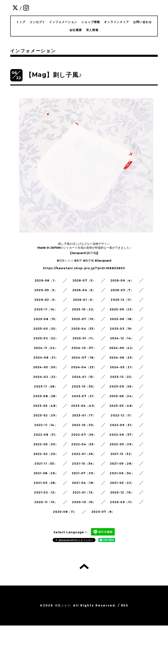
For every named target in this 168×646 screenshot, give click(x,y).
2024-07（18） (84, 357)
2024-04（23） (84, 367)
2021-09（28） (122, 463)
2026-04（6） (84, 290)
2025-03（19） (122, 328)
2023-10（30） (84, 386)
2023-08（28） (45, 396)
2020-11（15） (45, 502)
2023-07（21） (84, 396)
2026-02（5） (45, 300)
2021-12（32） (122, 454)
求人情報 (92, 30)
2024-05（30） (46, 367)
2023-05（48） (46, 406)
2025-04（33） (83, 328)
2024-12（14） (122, 338)
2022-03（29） (122, 444)
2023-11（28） (46, 386)
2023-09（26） (122, 386)
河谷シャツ (62, 605)
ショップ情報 (90, 22)
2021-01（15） (84, 492)
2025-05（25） (45, 328)
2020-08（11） (65, 512)
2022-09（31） (122, 425)
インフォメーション (63, 22)
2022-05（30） (45, 444)
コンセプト (37, 22)
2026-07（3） (84, 280)
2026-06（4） (122, 280)
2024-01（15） (84, 377)
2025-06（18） (122, 319)
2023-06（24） (122, 396)
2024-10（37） (84, 348)
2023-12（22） (122, 377)
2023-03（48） (122, 406)
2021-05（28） (46, 483)
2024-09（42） (122, 348)
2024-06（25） (122, 357)
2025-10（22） (84, 309)
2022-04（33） (83, 444)
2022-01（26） (84, 454)
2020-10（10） (84, 502)
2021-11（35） (45, 463)
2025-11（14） (45, 309)
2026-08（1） (46, 280)
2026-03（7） (122, 290)
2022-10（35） (84, 425)
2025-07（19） (84, 319)
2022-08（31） (46, 434)
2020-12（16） (122, 492)
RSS (124, 605)
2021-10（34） (84, 463)
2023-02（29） (45, 415)
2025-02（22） (45, 338)
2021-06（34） (122, 473)
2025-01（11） (84, 338)
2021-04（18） (84, 483)
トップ (21, 22)
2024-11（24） (46, 348)
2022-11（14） (45, 425)
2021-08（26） (46, 473)
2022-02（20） (45, 454)
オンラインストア (116, 22)
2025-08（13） (46, 319)
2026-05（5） (45, 290)
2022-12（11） (122, 415)
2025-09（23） (122, 309)
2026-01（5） (84, 300)
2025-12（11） (122, 300)
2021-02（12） (46, 492)
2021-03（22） (122, 483)
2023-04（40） (84, 406)
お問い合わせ (142, 22)
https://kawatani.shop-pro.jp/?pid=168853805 (84, 268)
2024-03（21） (122, 367)
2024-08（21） (45, 357)
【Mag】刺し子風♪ (54, 75)
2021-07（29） (84, 473)
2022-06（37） (122, 434)
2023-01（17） (84, 415)
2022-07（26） (83, 434)
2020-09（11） (122, 502)
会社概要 (75, 30)
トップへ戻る (84, 566)
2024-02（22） (45, 377)
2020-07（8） (103, 512)
